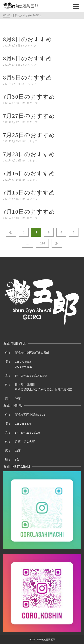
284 (42, 243)
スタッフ (30, 45)
